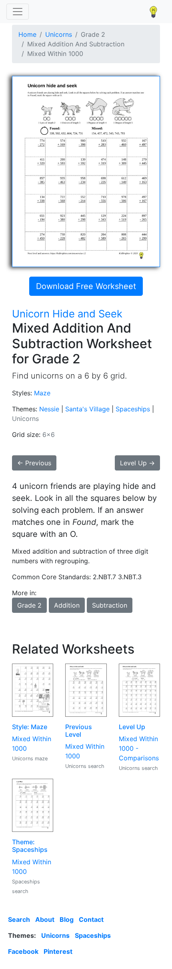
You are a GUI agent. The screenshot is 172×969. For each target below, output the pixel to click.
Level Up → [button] (137, 463)
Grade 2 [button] (29, 605)
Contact (91, 919)
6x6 (48, 435)
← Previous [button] (34, 463)
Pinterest (58, 951)
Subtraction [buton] (109, 605)
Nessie (49, 409)
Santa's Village (87, 409)
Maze (42, 393)
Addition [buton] (67, 605)
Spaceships (133, 409)
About (44, 919)
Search (19, 919)
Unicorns (58, 34)
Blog (67, 919)
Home (27, 34)
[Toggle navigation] (17, 12)
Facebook (23, 951)
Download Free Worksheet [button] (86, 286)
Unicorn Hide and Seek (67, 313)
